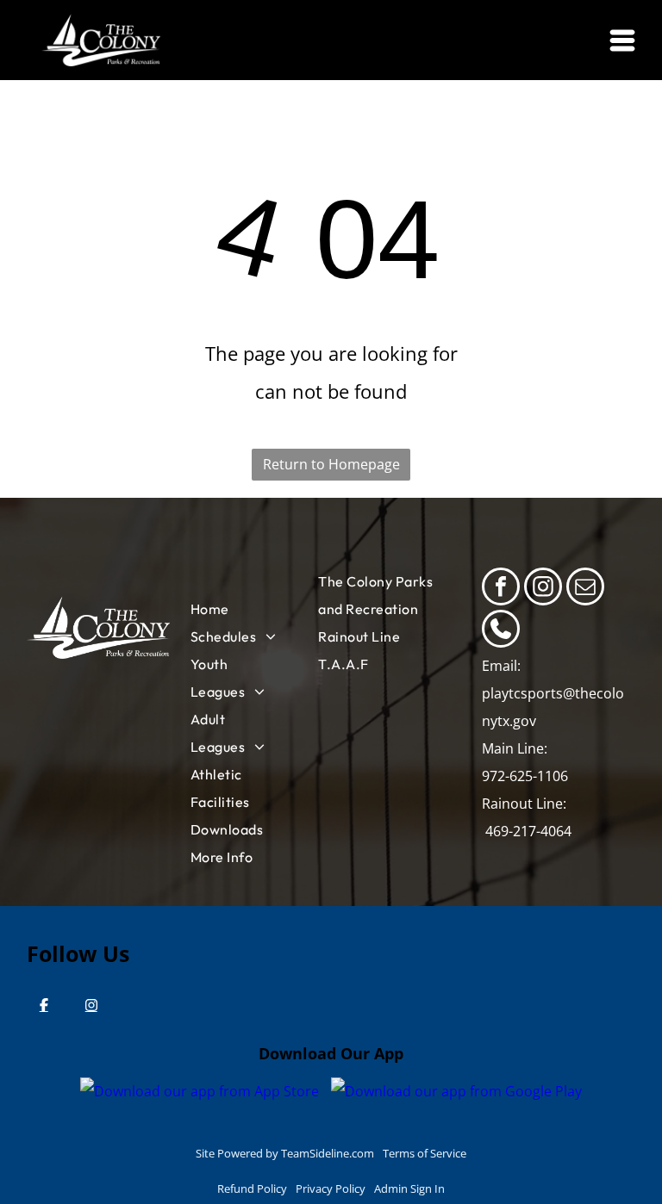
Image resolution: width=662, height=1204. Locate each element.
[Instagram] (91, 1005)
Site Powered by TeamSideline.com (285, 1153)
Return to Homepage (331, 464)
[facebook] (501, 589)
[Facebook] (44, 1005)
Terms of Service (424, 1153)
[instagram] (543, 589)
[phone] (501, 631)
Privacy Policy (330, 1188)
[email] (585, 589)
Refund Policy (252, 1188)
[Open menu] (622, 40)
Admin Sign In (409, 1188)
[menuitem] (235, 609)
